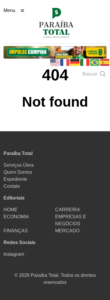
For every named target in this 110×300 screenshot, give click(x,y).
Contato (12, 186)
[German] (75, 61)
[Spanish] (105, 61)
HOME (11, 209)
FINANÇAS (16, 230)
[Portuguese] (95, 61)
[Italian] (85, 61)
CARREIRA (67, 209)
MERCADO (67, 230)
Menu (9, 10)
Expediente (15, 179)
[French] (65, 61)
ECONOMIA (16, 216)
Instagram (14, 254)
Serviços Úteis (19, 165)
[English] (55, 61)
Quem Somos (18, 172)
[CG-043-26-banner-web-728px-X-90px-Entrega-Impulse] (55, 52)
